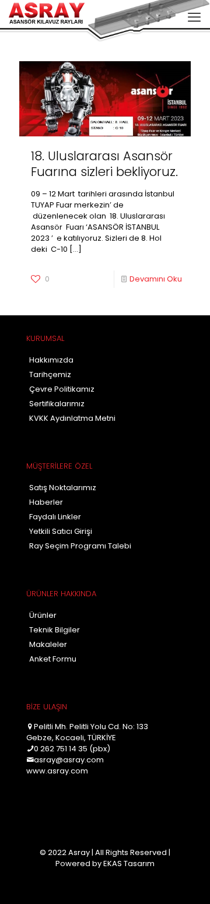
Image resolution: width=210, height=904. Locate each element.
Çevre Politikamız (61, 389)
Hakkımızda (51, 359)
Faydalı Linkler (55, 516)
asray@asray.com (69, 759)
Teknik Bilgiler (54, 629)
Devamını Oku (156, 278)
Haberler (46, 502)
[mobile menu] (194, 17)
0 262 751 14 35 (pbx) (72, 748)
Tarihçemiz (50, 374)
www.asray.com (57, 770)
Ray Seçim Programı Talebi (80, 545)
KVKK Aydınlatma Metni (72, 418)
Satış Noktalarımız (62, 487)
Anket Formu (52, 658)
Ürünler (43, 615)
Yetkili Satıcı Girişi (60, 531)
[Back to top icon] (186, 880)
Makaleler (48, 644)
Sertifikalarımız (57, 403)
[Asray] (47, 14)
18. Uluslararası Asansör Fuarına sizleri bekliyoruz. (104, 163)
